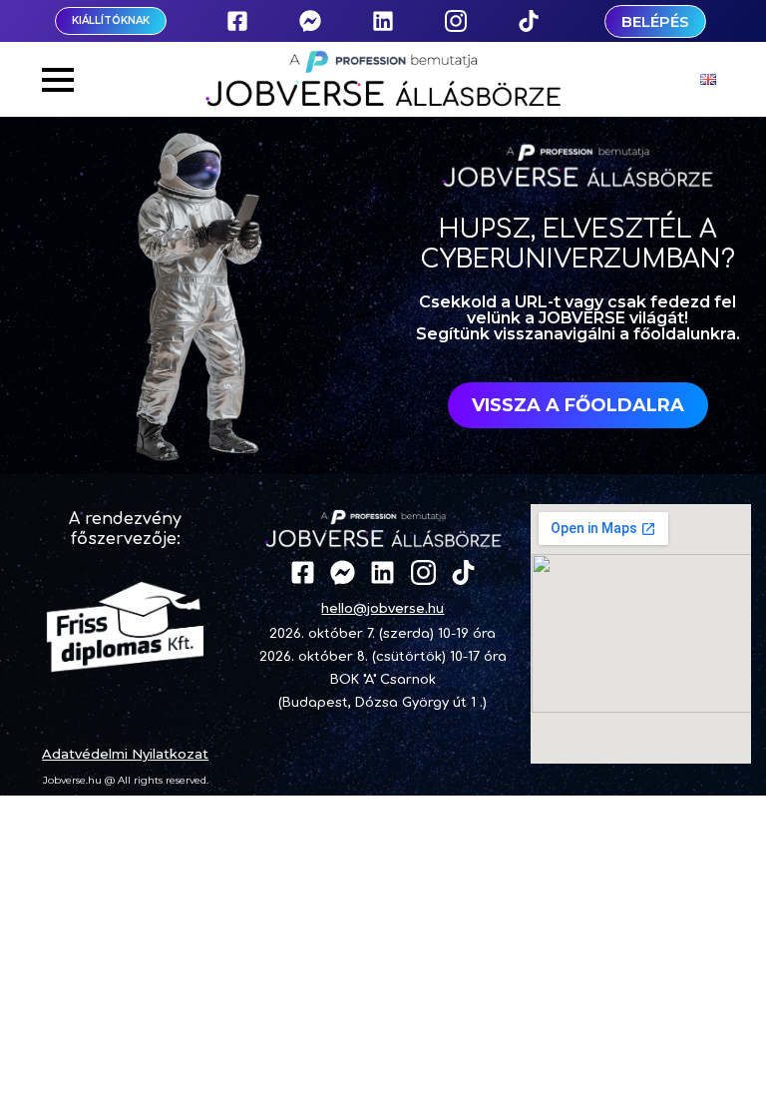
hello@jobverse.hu (382, 608)
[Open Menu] (58, 80)
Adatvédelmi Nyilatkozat (125, 754)
